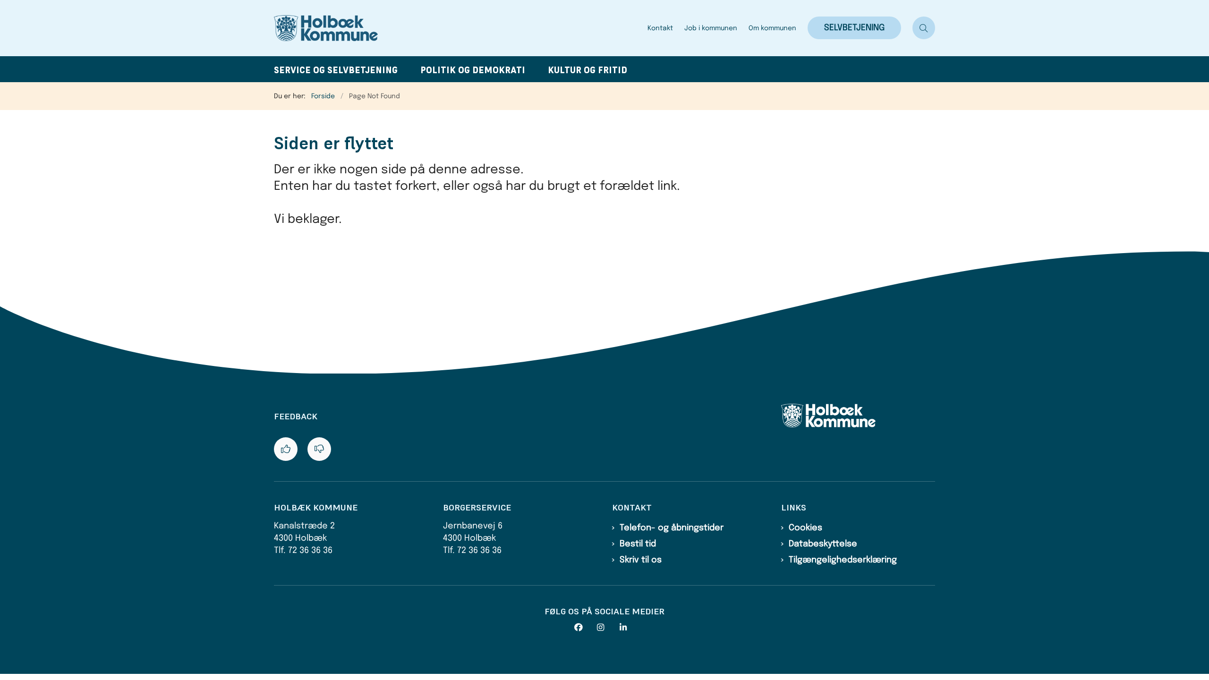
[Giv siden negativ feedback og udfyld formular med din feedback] (319, 449)
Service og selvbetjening (336, 70)
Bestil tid (638, 544)
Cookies (805, 528)
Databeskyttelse (823, 544)
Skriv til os (641, 560)
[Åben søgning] (923, 28)
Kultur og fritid (587, 70)
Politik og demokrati (472, 70)
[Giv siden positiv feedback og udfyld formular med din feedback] (286, 449)
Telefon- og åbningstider (672, 528)
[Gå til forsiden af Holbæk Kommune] (458, 28)
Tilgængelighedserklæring (843, 560)
